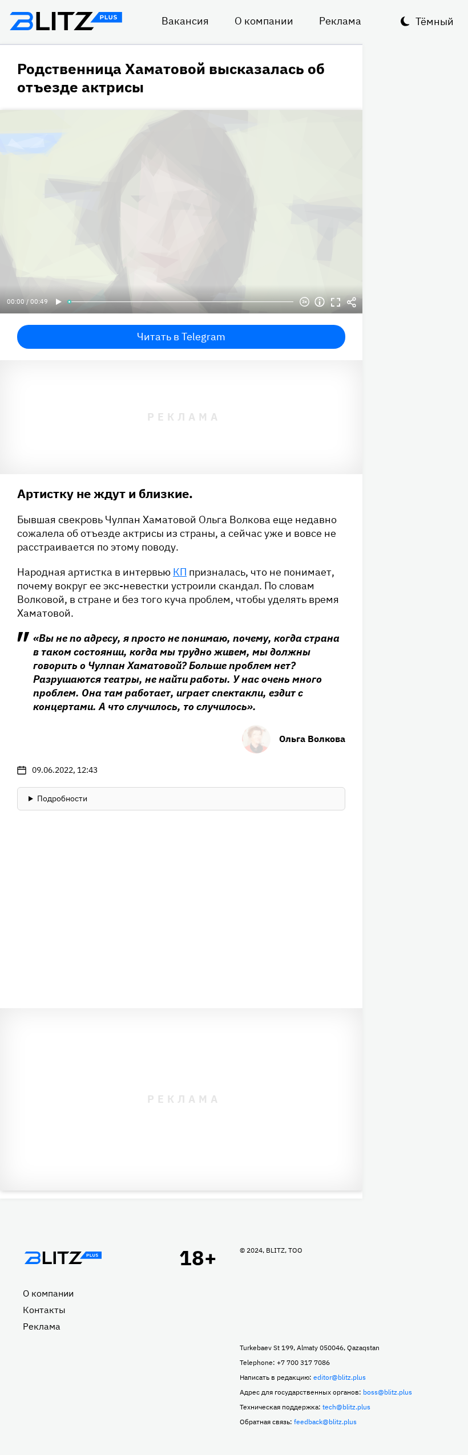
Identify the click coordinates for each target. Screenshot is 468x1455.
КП (180, 571)
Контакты (44, 1309)
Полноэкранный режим (336, 302)
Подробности (62, 798)
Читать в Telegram (181, 336)
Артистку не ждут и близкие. (105, 493)
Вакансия (185, 20)
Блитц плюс (66, 21)
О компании (264, 20)
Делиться (352, 302)
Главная (63, 1258)
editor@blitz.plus (339, 1377)
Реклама (340, 20)
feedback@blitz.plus (325, 1421)
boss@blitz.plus (387, 1392)
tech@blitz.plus (346, 1407)
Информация (320, 302)
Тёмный (434, 21)
